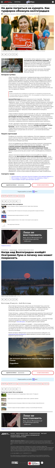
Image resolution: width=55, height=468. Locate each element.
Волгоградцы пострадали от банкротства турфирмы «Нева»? (29, 178)
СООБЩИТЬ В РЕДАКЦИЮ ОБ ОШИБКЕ (18, 436)
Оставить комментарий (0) (43, 185)
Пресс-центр (44, 433)
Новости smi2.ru (6, 245)
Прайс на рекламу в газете (22, 433)
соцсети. (19, 296)
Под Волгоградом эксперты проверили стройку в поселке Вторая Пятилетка (24, 407)
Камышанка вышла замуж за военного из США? (18, 215)
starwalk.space (21, 321)
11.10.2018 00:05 (4, 5)
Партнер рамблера (22, 462)
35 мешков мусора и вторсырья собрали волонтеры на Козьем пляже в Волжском (25, 403)
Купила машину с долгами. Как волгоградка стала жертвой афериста (32, 176)
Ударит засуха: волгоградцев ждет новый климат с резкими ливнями (22, 398)
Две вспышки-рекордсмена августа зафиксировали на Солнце (31, 359)
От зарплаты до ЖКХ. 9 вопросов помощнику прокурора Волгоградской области (25, 210)
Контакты (13, 433)
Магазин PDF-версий (15, 435)
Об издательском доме (34, 433)
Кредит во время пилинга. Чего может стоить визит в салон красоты (22, 219)
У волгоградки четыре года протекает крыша (25, 179)
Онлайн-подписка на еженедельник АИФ (30, 435)
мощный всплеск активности (17, 334)
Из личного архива (41, 51)
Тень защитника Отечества (13, 224)
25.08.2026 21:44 (4, 249)
